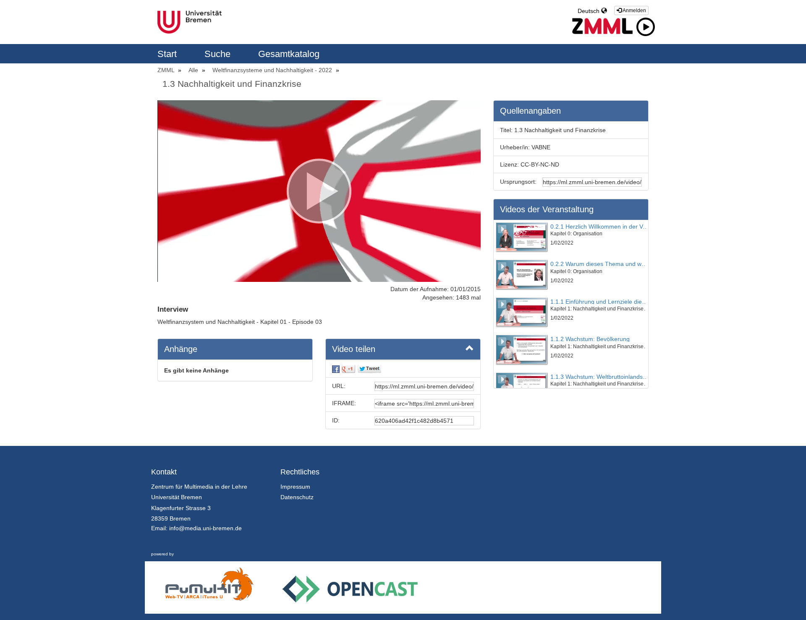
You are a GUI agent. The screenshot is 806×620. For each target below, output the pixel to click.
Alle (194, 70)
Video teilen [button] (353, 349)
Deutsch (589, 11)
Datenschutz (297, 497)
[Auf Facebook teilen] (336, 368)
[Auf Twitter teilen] (369, 368)
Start (168, 54)
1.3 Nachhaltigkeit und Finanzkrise (231, 84)
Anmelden (634, 10)
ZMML (166, 70)
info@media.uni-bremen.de (205, 528)
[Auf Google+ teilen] (348, 368)
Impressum (295, 486)
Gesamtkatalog (288, 54)
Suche (218, 54)
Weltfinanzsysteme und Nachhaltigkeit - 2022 (273, 70)
